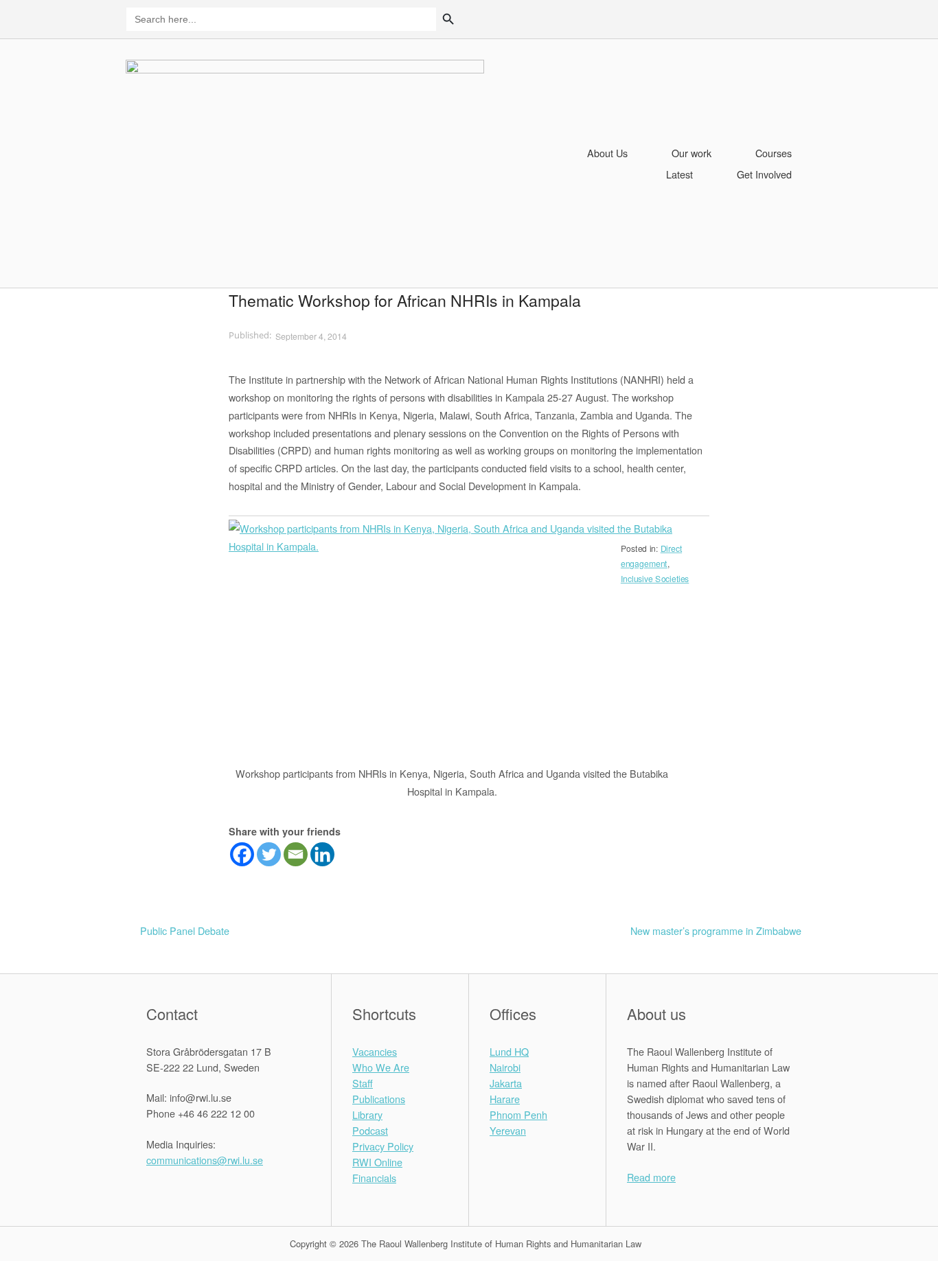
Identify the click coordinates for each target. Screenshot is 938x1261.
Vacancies (374, 1051)
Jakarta (506, 1083)
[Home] (305, 161)
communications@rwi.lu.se (204, 1160)
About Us (607, 153)
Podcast (370, 1130)
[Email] (296, 854)
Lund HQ (509, 1051)
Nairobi (505, 1067)
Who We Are (380, 1067)
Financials (374, 1177)
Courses (773, 153)
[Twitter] (269, 854)
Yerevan (508, 1130)
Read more (651, 1177)
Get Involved (764, 174)
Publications (378, 1098)
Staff (362, 1083)
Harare (505, 1098)
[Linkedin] (322, 854)
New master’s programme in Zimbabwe (715, 930)
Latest (679, 174)
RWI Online (377, 1162)
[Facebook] (242, 854)
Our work (691, 153)
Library (367, 1114)
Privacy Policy (382, 1146)
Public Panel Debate (184, 930)
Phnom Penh (518, 1114)
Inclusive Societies (655, 578)
